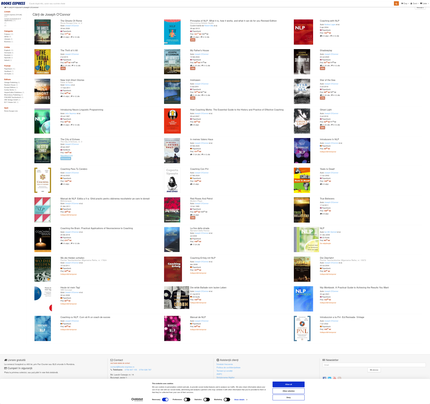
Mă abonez (374, 370)
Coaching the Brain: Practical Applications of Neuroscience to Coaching (96, 228)
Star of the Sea (327, 80)
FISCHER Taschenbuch (13, 97)
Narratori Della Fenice (199, 230)
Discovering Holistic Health (202, 23)
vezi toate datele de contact (120, 363)
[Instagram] (339, 378)
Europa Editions (11, 87)
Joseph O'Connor (72, 25)
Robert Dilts (208, 25)
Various (68, 85)
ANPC (219, 374)
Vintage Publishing (12, 82)
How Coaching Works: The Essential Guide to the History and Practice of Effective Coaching (237, 109)
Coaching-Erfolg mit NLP (203, 257)
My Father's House (199, 50)
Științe (7, 36)
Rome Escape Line (11, 111)
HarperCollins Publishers (14, 92)
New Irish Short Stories (72, 80)
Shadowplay (326, 50)
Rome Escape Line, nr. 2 (71, 23)
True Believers (327, 198)
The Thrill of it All (69, 50)
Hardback (9, 71)
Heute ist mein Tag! (70, 287)
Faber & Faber (66, 82)
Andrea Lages (330, 24)
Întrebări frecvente (225, 364)
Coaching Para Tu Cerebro (73, 168)
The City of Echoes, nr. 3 (71, 141)
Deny (289, 397)
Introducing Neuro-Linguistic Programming (81, 109)
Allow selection (289, 391)
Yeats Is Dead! (327, 168)
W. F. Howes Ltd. (11, 102)
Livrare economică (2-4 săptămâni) (12, 19)
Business (8, 42)
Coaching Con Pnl (199, 168)
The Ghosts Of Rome (71, 20)
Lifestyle (8, 39)
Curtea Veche (10, 90)
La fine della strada (199, 228)
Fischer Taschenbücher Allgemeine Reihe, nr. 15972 (343, 260)
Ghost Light (326, 109)
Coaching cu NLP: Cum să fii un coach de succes (85, 317)
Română (8, 55)
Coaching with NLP (329, 20)
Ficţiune (8, 34)
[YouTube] (334, 378)
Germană (8, 53)
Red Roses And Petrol (201, 198)
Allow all (288, 384)
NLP (322, 228)
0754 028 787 (145, 369)
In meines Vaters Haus (201, 139)
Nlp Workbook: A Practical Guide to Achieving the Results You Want (354, 287)
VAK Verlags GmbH (12, 100)
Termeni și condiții (224, 370)
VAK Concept (66, 289)
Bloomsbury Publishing (13, 95)
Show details (239, 400)
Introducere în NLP (329, 139)
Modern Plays (196, 200)
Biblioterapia (65, 200)
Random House (11, 85)
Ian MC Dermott (331, 232)
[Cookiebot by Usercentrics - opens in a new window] (137, 399)
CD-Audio (9, 74)
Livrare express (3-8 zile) (13, 15)
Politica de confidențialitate (228, 367)
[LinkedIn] (329, 378)
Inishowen (195, 80)
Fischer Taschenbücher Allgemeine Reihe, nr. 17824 (83, 260)
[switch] (187, 399)
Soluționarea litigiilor (226, 377)
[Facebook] (324, 378)
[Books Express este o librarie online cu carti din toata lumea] (13, 3)
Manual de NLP (198, 317)
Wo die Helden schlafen (72, 257)
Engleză (8, 50)
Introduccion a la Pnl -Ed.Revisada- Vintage (342, 317)
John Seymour (70, 113)
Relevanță (420, 7)
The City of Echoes (70, 139)
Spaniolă (8, 57)
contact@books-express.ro (122, 366)
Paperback (9, 69)
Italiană (8, 60)
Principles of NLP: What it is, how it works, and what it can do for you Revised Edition (233, 20)
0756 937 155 (131, 369)
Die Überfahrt (327, 257)
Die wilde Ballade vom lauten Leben (208, 287)
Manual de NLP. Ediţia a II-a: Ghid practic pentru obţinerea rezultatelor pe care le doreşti (105, 198)
